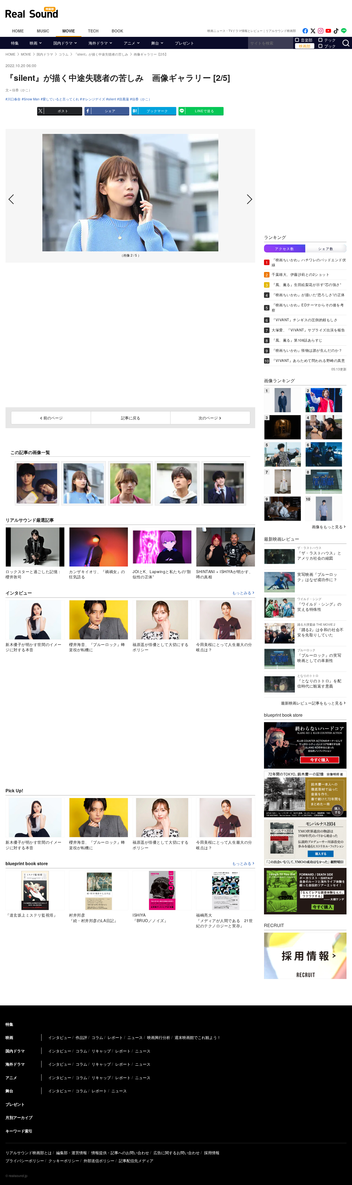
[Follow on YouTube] (328, 31)
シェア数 (326, 248)
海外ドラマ (98, 43)
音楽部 (306, 40)
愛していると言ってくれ (61, 99)
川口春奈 (14, 99)
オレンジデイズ (93, 99)
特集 (15, 43)
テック (330, 40)
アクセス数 (284, 248)
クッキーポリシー (63, 1160)
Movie (68, 31)
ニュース (135, 1037)
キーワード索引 (19, 1131)
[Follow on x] (313, 31)
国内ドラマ (63, 43)
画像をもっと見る (327, 526)
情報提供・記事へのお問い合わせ (120, 1152)
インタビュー (59, 1037)
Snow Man (32, 99)
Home (18, 31)
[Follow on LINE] (343, 31)
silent (112, 99)
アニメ (129, 43)
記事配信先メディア (136, 1160)
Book (117, 31)
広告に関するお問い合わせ (176, 1152)
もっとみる (241, 593)
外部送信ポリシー (99, 1160)
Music (43, 31)
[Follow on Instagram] (320, 31)
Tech (93, 31)
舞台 (155, 43)
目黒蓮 (124, 99)
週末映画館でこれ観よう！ (198, 1037)
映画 (33, 43)
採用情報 (211, 1152)
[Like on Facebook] (305, 31)
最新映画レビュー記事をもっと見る (312, 703)
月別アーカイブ (19, 1117)
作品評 (81, 1037)
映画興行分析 (158, 1037)
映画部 (304, 46)
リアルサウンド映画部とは (29, 1152)
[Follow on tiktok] (336, 31)
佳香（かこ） (142, 99)
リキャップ (101, 1051)
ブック (330, 46)
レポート (115, 1037)
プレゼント (184, 43)
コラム (97, 1037)
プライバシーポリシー (25, 1160)
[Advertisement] (213, 12)
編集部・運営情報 (71, 1152)
